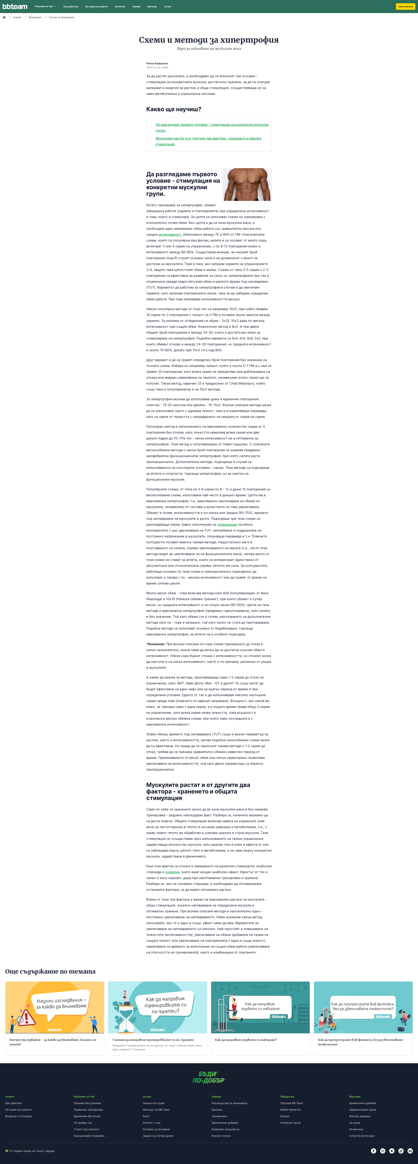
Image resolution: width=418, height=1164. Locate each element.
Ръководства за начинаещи (229, 1103)
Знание (136, 6)
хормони (172, 872)
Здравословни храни (362, 1109)
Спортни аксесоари (362, 1135)
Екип (146, 1116)
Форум (284, 1116)
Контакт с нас (152, 1122)
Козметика (356, 1129)
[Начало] (4, 17)
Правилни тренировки (88, 1109)
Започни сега (405, 6)
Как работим (71, 6)
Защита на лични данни (158, 1135)
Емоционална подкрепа (89, 1135)
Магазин (152, 6)
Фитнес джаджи (359, 1116)
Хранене (217, 1109)
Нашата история (153, 1103)
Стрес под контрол (86, 1129)
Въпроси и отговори (18, 1116)
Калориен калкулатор (226, 1129)
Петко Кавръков (157, 63)
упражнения (227, 524)
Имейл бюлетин (290, 1109)
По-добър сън (83, 1122)
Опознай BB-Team (291, 1103)
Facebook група (290, 1122)
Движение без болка (87, 1116)
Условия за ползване (156, 1129)
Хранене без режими (87, 1103)
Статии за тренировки (61, 17)
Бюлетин (120, 6)
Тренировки (35, 17)
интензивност (170, 234)
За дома (354, 1122)
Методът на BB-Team (156, 1109)
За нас (167, 6)
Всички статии (221, 1135)
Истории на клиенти (96, 6)
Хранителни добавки (225, 1122)
